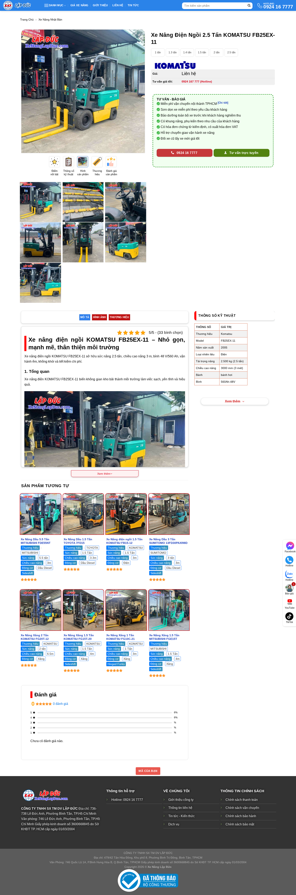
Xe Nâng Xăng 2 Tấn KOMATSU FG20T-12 (35, 637)
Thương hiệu (119, 317)
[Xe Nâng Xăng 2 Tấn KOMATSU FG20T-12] (40, 610)
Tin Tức (133, 5)
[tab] (84, 317)
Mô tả (84, 317)
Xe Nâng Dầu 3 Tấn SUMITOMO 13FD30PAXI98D (168, 541)
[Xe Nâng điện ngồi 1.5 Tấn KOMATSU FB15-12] (126, 514)
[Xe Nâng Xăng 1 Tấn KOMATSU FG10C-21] (126, 610)
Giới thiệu (100, 5)
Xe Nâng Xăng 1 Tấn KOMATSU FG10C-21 (120, 637)
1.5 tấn (202, 52)
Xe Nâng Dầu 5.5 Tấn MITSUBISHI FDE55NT (36, 541)
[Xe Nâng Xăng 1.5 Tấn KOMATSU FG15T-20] (83, 610)
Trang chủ (27, 19)
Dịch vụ (173, 824)
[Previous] (28, 91)
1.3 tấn (173, 52)
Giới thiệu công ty (181, 799)
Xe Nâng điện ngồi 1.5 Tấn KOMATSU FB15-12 (124, 541)
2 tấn (216, 52)
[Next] (137, 91)
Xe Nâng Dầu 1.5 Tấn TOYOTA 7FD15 (78, 541)
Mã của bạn (148, 770)
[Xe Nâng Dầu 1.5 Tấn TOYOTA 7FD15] (83, 514)
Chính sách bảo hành (241, 816)
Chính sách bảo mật (240, 824)
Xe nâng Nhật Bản (50, 19)
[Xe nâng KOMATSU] (175, 65)
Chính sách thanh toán (242, 799)
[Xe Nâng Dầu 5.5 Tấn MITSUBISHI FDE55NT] (40, 514)
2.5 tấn (231, 52)
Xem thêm (232, 401)
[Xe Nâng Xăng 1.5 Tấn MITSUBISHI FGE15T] (169, 610)
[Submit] (249, 5)
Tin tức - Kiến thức (181, 816)
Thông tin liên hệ (180, 807)
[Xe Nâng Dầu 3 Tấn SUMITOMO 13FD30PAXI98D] (169, 514)
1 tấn (158, 52)
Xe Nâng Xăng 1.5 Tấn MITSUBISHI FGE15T (164, 637)
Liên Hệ (117, 5)
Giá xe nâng (79, 5)
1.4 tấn (187, 52)
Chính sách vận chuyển (242, 807)
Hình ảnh (99, 317)
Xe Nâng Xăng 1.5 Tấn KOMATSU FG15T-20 (79, 637)
